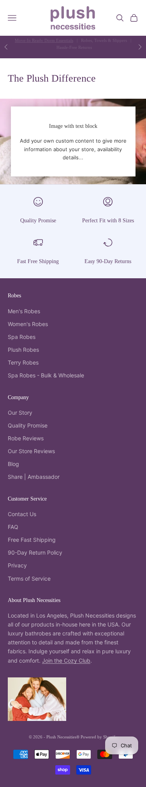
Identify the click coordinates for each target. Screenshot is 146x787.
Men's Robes (24, 311)
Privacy (17, 565)
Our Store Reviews (31, 451)
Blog (13, 464)
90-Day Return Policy (35, 552)
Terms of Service (29, 578)
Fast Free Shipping (38, 261)
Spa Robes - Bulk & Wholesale (46, 375)
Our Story (20, 412)
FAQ (13, 527)
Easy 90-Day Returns (107, 261)
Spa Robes (21, 336)
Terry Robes (23, 362)
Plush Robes (23, 349)
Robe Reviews (26, 438)
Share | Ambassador (34, 476)
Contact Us (22, 514)
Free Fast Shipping (32, 539)
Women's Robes (28, 324)
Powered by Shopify (99, 737)
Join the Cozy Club (66, 660)
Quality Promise (38, 220)
